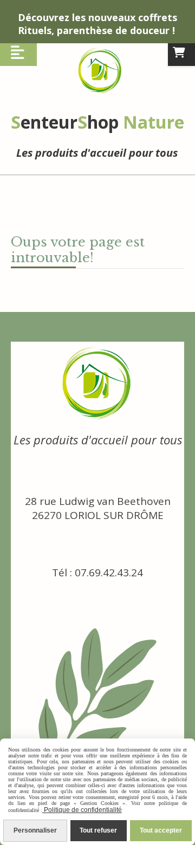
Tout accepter (161, 830)
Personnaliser (35, 830)
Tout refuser (98, 830)
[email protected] (98, 538)
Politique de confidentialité (82, 810)
